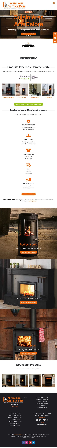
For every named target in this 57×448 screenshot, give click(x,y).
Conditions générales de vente (39, 437)
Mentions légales (15, 437)
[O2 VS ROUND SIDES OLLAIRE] (48, 382)
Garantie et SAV (42, 403)
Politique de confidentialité (25, 437)
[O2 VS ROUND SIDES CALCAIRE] (35, 382)
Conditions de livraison (42, 401)
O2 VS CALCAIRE (35, 97)
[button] (3, 91)
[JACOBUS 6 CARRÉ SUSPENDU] (22, 84)
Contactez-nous (42, 409)
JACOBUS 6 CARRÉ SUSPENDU (22, 98)
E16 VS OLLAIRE (8, 97)
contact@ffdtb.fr (32, 202)
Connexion (15, 407)
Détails (8, 382)
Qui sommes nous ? (42, 399)
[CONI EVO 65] (8, 382)
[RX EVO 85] (22, 382)
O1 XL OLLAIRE (48, 97)
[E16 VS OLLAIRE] (8, 84)
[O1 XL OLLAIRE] (48, 84)
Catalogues (42, 407)
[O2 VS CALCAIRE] (35, 84)
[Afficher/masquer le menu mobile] (54, 3)
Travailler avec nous (42, 405)
